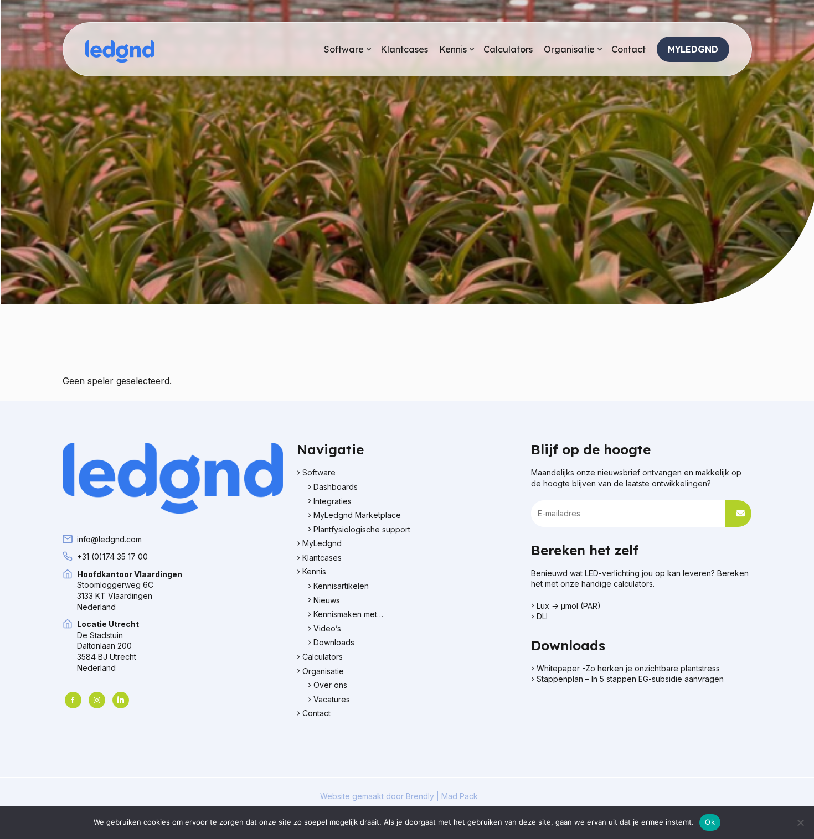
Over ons (330, 685)
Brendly (420, 796)
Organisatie (323, 671)
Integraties (332, 501)
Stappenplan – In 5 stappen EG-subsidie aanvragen (631, 678)
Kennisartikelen (341, 586)
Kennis (314, 571)
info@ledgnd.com (109, 539)
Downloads (333, 642)
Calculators (322, 656)
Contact (316, 713)
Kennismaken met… (348, 614)
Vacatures (331, 699)
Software (319, 472)
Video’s (327, 628)
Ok (710, 821)
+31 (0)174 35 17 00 (112, 556)
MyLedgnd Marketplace (357, 515)
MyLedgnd (322, 543)
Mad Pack (459, 796)
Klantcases (322, 557)
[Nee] (800, 822)
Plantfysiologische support (361, 529)
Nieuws (326, 600)
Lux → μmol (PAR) (569, 605)
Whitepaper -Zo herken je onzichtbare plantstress (629, 668)
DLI (542, 616)
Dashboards (335, 486)
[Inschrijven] (738, 513)
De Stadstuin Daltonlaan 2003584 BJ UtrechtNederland (108, 645)
